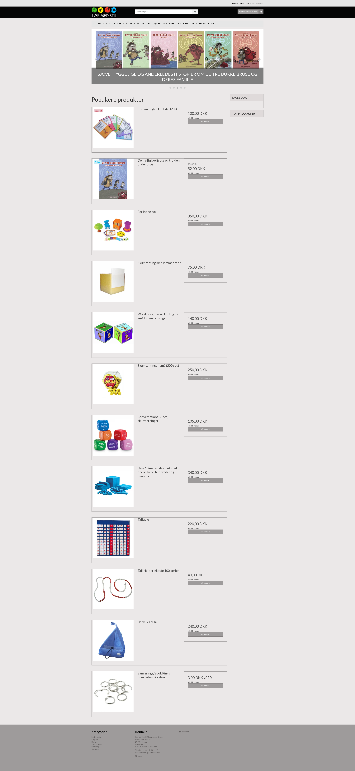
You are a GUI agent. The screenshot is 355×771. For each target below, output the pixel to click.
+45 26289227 (151, 750)
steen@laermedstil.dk (150, 752)
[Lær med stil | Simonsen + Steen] (112, 12)
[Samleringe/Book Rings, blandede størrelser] (113, 693)
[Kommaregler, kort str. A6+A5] (113, 128)
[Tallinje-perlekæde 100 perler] (113, 590)
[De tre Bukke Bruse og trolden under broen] (113, 180)
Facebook (185, 731)
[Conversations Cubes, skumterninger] (113, 436)
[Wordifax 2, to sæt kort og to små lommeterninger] (113, 334)
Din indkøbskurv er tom (248, 12)
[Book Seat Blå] (113, 641)
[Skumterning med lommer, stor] (113, 282)
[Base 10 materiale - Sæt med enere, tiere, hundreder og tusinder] (113, 488)
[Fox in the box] (113, 231)
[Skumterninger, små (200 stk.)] (113, 385)
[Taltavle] (113, 539)
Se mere (95, 749)
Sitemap (138, 756)
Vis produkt (205, 121)
